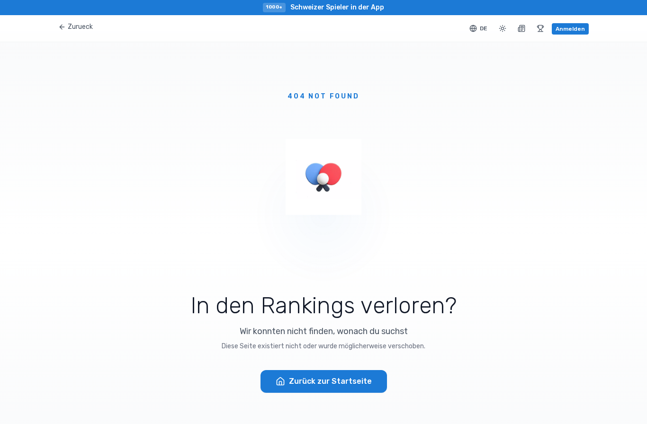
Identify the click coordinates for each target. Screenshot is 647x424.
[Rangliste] (540, 28)
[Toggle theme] (502, 28)
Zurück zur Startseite (330, 381)
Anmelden (570, 29)
